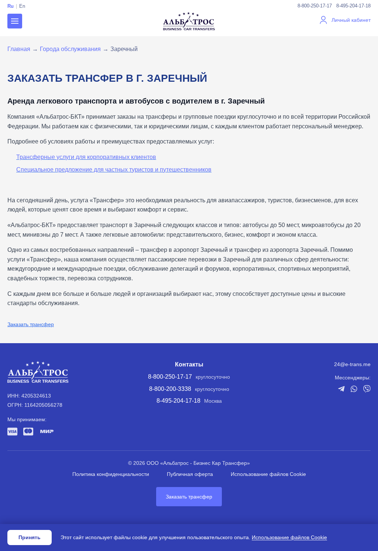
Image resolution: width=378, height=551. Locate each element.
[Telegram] (341, 389)
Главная (18, 49)
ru (10, 6)
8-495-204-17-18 (353, 6)
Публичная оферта (190, 474)
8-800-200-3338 (170, 389)
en (22, 6)
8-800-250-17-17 (315, 6)
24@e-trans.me (352, 364)
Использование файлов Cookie (268, 474)
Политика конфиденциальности (110, 474)
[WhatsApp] (354, 388)
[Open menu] (14, 21)
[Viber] (367, 389)
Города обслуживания (70, 49)
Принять (29, 537)
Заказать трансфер (30, 324)
